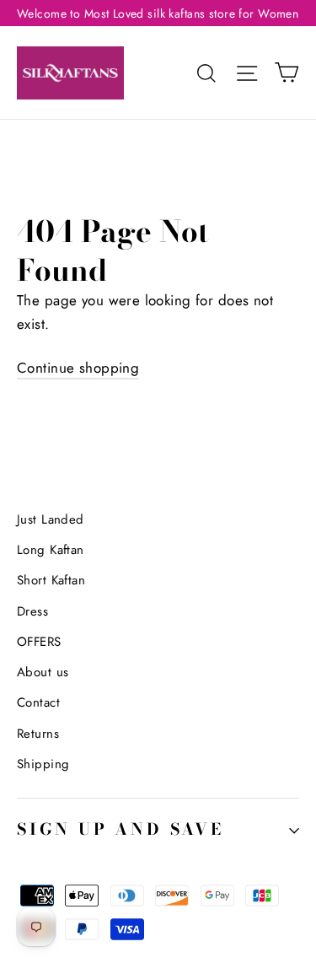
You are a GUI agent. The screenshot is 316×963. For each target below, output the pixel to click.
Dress (32, 611)
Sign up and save (120, 829)
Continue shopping (78, 368)
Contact (38, 702)
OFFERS (39, 641)
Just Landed (50, 519)
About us (42, 672)
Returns (38, 733)
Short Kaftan (51, 580)
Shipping (43, 764)
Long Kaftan (50, 550)
